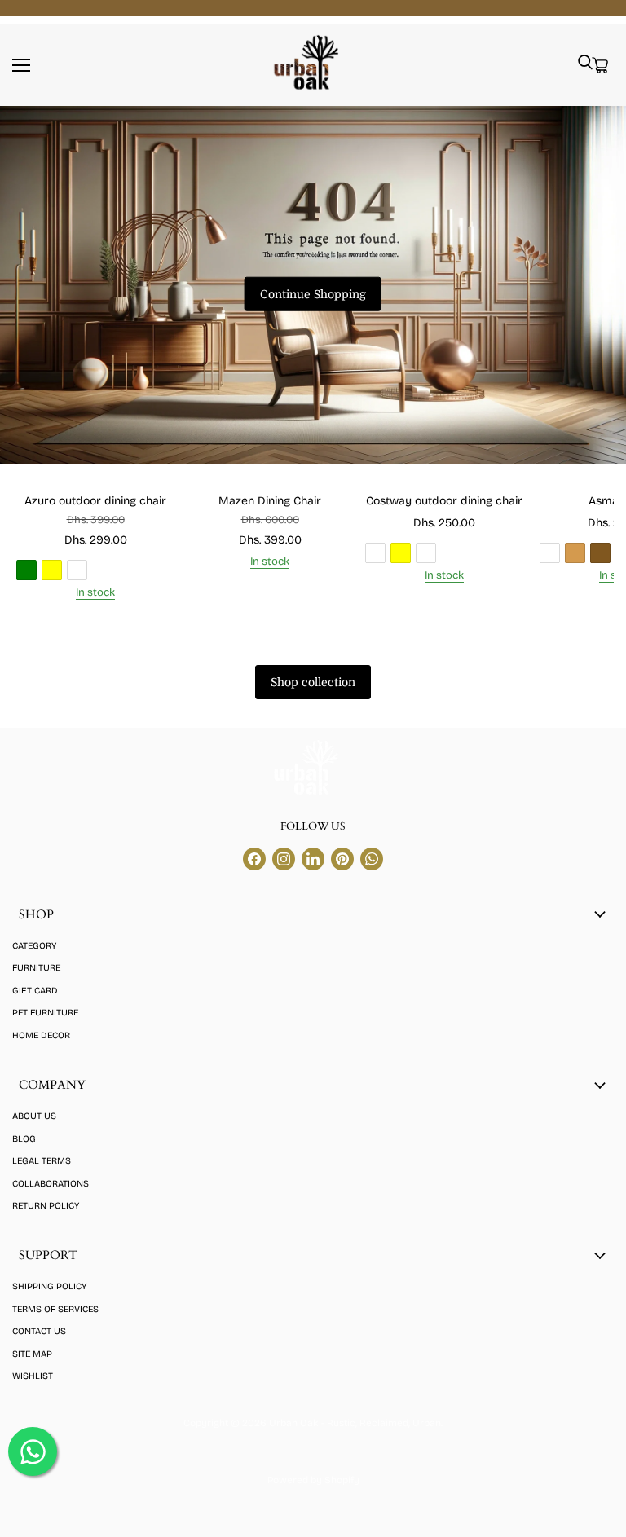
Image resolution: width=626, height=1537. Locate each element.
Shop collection (313, 682)
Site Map (32, 1354)
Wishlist (32, 1376)
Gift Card (35, 990)
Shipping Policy (49, 1286)
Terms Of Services (55, 1309)
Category (34, 945)
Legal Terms (41, 1161)
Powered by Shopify (313, 1480)
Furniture (36, 967)
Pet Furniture (45, 1012)
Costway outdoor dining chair (444, 501)
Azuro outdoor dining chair (95, 501)
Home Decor (41, 1035)
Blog (24, 1139)
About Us (34, 1116)
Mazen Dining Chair (269, 501)
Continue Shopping (313, 294)
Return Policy (45, 1205)
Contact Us (39, 1331)
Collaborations (50, 1183)
